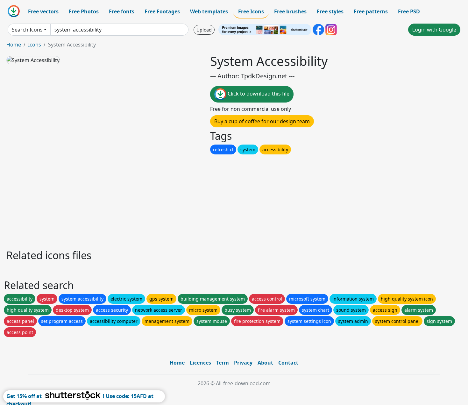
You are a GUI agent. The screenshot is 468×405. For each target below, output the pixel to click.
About (265, 362)
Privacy (243, 362)
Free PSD (409, 11)
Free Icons (251, 11)
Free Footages (162, 11)
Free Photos (84, 11)
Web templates (209, 11)
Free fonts (121, 11)
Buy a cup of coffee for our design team (262, 121)
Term (222, 362)
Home (13, 44)
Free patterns (371, 11)
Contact (288, 362)
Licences (200, 362)
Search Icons (27, 29)
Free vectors (43, 11)
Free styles (330, 11)
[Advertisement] (197, 200)
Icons (34, 44)
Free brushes (290, 11)
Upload (204, 30)
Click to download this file (257, 93)
